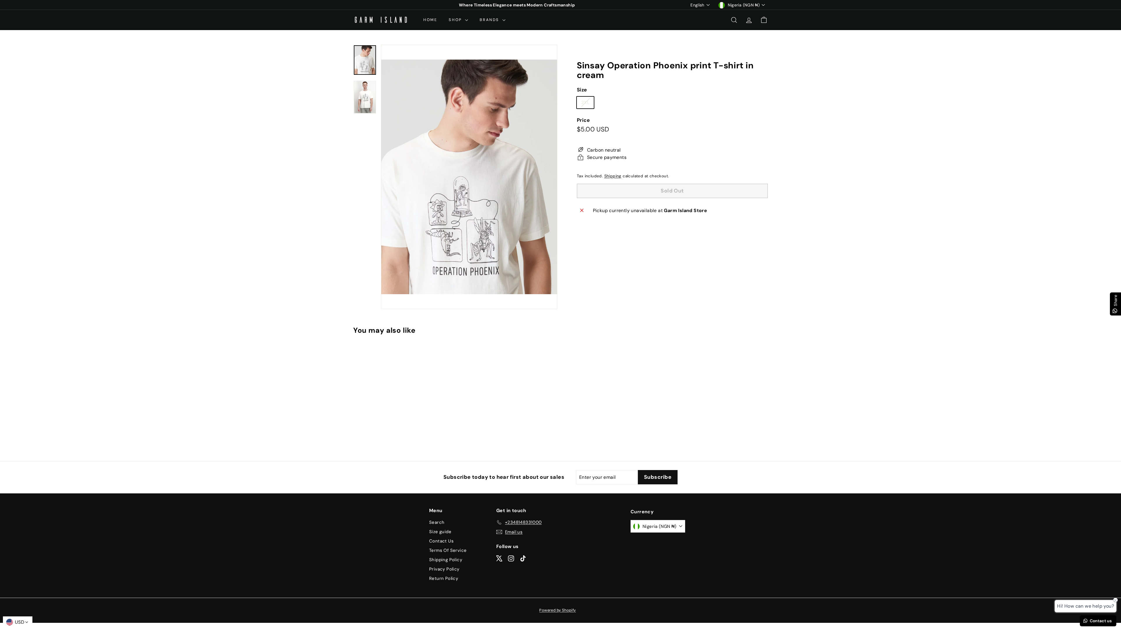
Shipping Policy (445, 560)
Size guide (440, 532)
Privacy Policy (444, 569)
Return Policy (443, 578)
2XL (587, 103)
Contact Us (441, 541)
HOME (430, 19)
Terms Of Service (447, 550)
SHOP (456, 19)
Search (436, 522)
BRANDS (490, 19)
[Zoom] (469, 177)
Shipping (613, 175)
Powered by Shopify (557, 610)
